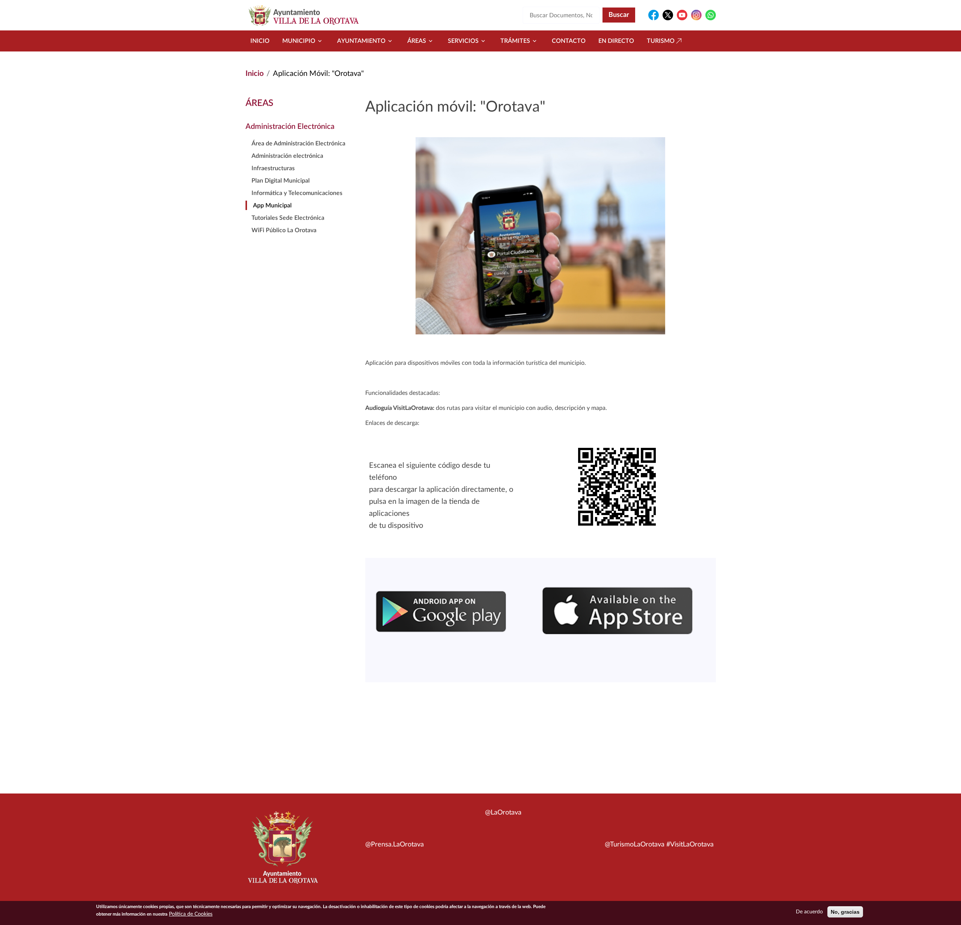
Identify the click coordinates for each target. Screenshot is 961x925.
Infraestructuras (273, 168)
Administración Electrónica (290, 126)
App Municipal (272, 206)
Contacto (569, 41)
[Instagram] (696, 15)
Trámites (515, 41)
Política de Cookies (190, 914)
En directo (616, 41)
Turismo (661, 41)
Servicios (463, 41)
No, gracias (845, 912)
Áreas (416, 41)
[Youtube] (682, 15)
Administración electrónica (287, 156)
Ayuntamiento (361, 41)
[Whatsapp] (710, 15)
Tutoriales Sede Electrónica (288, 218)
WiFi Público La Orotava (284, 230)
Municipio (298, 41)
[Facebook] (653, 15)
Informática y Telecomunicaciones (297, 193)
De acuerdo (809, 911)
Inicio (260, 41)
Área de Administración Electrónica (298, 144)
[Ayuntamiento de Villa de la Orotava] (282, 852)
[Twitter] (668, 15)
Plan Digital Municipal (281, 181)
